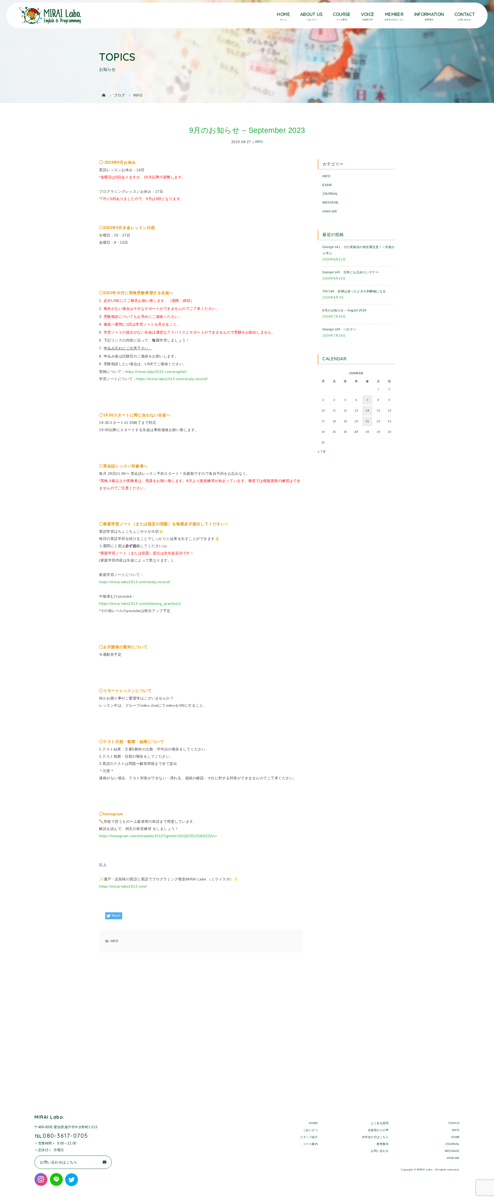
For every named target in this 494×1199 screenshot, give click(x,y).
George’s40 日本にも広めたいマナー (350, 272)
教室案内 (383, 1143)
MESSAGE (330, 202)
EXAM (327, 185)
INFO (259, 142)
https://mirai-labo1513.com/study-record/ (172, 379)
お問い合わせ (380, 1150)
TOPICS (454, 1123)
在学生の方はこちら (375, 1137)
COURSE (342, 14)
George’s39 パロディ (339, 329)
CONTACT (464, 14)
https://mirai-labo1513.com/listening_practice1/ (140, 603)
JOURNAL (330, 194)
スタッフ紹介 (309, 1137)
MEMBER (394, 14)
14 (367, 410)
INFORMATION (429, 14)
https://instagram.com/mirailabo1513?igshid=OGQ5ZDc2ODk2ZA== (158, 836)
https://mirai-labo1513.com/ (123, 886)
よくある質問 (380, 1123)
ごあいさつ (310, 1130)
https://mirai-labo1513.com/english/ (156, 372)
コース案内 (310, 1143)
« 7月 (322, 451)
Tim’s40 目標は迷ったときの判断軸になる (354, 291)
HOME (283, 14)
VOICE (367, 14)
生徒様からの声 (378, 1130)
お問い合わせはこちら (58, 1162)
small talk (329, 211)
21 (367, 421)
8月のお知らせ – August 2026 (344, 310)
